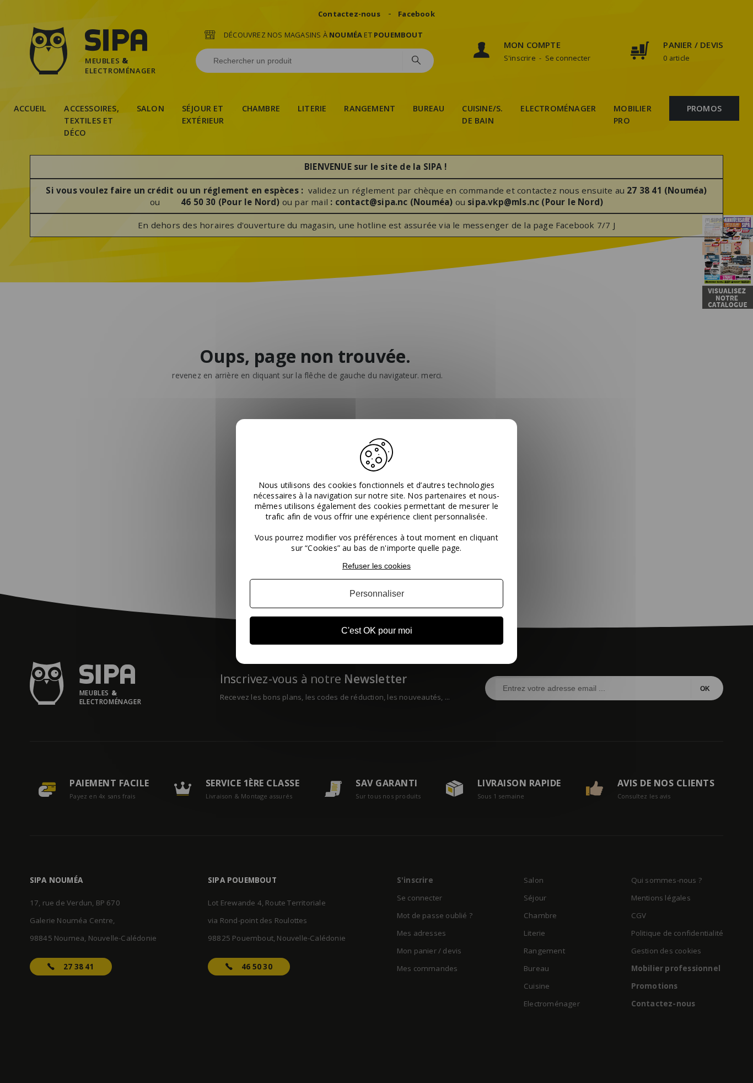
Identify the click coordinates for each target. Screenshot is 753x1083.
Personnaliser (376, 593)
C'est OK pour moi (376, 630)
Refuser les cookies (376, 565)
